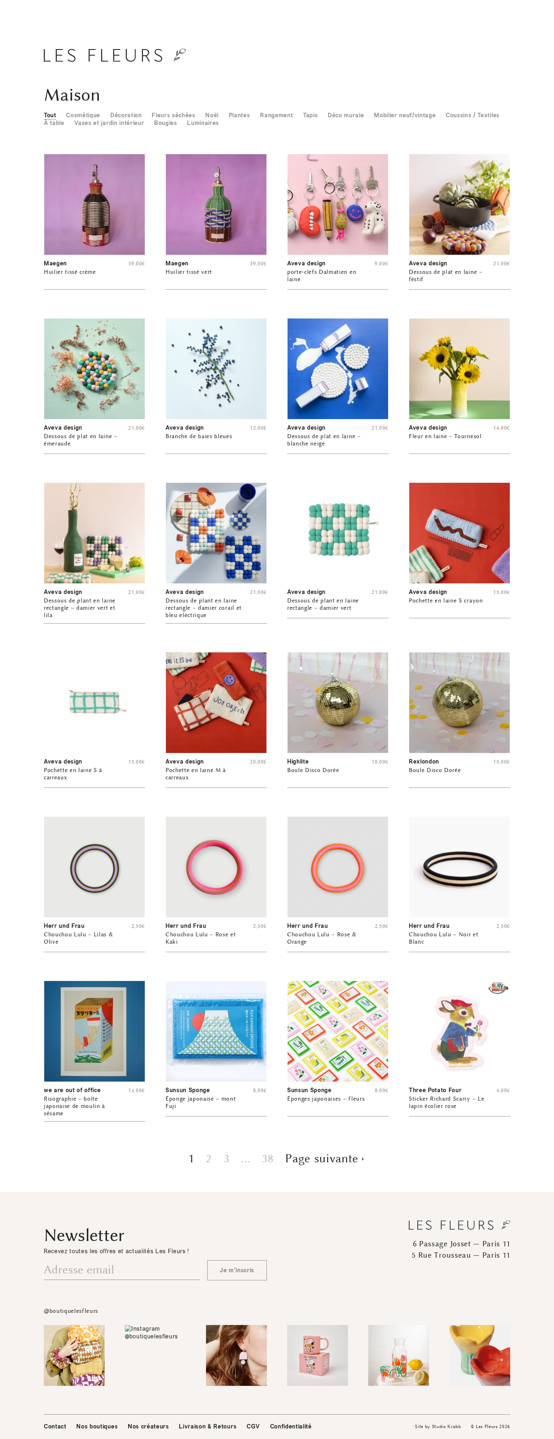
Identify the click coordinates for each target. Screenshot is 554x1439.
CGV (253, 1426)
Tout (50, 115)
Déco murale (346, 115)
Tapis (310, 115)
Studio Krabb (446, 1426)
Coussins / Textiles (473, 115)
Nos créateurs (148, 1426)
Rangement (276, 115)
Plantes (239, 115)
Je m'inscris (237, 1270)
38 (267, 1158)
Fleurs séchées (173, 115)
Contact (55, 1426)
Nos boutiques (97, 1426)
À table (54, 123)
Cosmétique (83, 115)
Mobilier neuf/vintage (405, 115)
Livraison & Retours (207, 1426)
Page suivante (322, 1158)
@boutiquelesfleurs (71, 1311)
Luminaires (203, 123)
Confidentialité (291, 1426)
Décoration (126, 115)
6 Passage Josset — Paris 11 (461, 1244)
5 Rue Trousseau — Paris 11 (461, 1255)
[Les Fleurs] (115, 55)
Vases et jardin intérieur (109, 123)
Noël (212, 115)
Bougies (165, 123)
